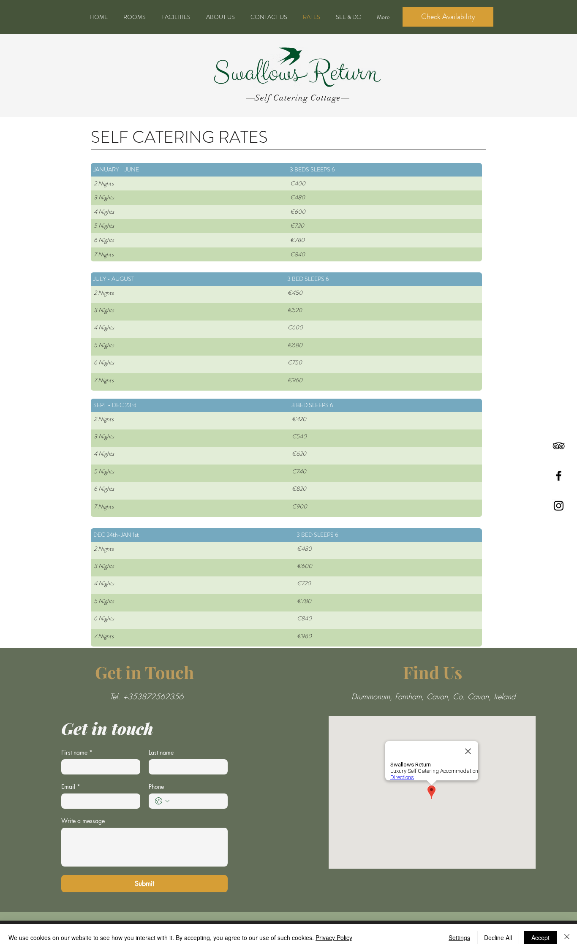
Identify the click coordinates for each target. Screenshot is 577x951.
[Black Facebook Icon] (558, 475)
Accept (540, 937)
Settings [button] (459, 937)
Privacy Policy (334, 937)
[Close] (567, 937)
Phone (156, 786)
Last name (161, 752)
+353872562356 (153, 696)
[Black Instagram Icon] (558, 505)
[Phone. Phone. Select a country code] (162, 801)
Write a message (83, 820)
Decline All (498, 937)
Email (70, 786)
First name (77, 752)
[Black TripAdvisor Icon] (558, 445)
